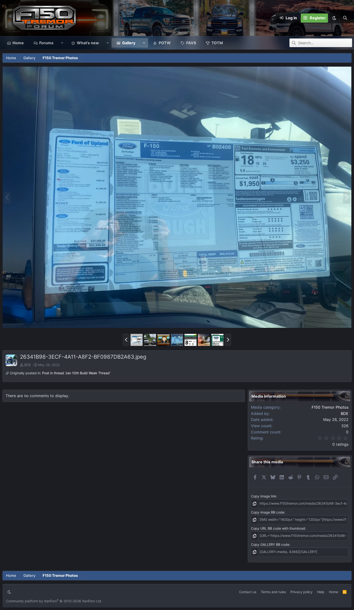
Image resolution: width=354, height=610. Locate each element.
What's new (88, 42)
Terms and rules (273, 592)
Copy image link (263, 496)
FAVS (191, 42)
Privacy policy (301, 592)
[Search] (344, 18)
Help (320, 592)
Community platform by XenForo (54, 601)
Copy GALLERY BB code (270, 544)
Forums (46, 42)
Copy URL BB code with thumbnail (278, 528)
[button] (334, 18)
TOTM (217, 42)
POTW (165, 42)
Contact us (247, 592)
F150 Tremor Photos (330, 407)
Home (18, 42)
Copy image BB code (267, 512)
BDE (27, 365)
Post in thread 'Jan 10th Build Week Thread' (76, 373)
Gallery (128, 42)
